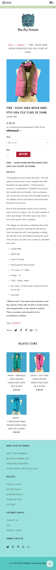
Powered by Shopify (40, 563)
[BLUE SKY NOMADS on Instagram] (23, 547)
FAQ (8, 525)
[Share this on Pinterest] (25, 330)
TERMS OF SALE (14, 499)
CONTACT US (12, 520)
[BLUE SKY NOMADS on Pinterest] (18, 547)
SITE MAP (11, 504)
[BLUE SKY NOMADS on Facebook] (13, 547)
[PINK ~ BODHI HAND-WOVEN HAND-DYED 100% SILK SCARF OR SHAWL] (28, 80)
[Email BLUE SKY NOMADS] (28, 547)
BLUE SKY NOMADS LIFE (17, 459)
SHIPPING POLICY (14, 494)
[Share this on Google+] (30, 330)
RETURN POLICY (14, 489)
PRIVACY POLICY (14, 484)
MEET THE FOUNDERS (16, 453)
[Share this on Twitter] (15, 330)
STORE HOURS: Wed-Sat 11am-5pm (22, 469)
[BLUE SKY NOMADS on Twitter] (8, 547)
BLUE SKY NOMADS (23, 563)
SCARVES (16, 323)
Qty (8, 150)
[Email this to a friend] (36, 330)
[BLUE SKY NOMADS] (28, 24)
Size (8, 137)
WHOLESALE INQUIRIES (17, 464)
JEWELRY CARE (13, 530)
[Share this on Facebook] (20, 330)
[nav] (7, 3)
